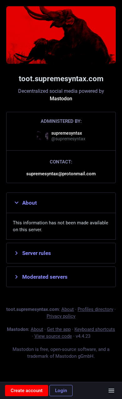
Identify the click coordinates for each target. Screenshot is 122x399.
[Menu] (111, 390)
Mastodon (61, 99)
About (29, 203)
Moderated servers (45, 277)
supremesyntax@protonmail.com (61, 174)
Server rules (36, 253)
